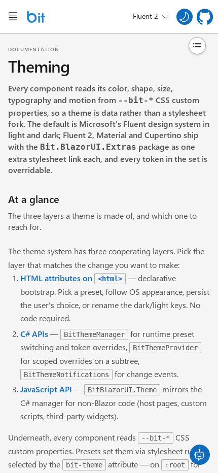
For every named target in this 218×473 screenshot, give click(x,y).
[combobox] (150, 17)
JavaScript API (46, 389)
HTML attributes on (71, 278)
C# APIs (34, 333)
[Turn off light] (184, 17)
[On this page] (197, 45)
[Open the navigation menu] (13, 16)
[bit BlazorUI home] (36, 17)
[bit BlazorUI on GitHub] (205, 17)
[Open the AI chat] (200, 455)
